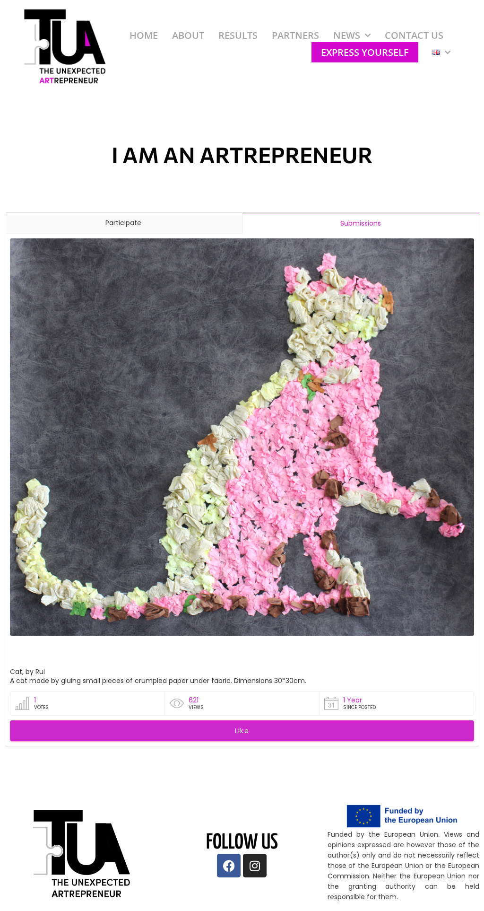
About (188, 35)
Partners (295, 35)
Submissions (360, 223)
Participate (123, 223)
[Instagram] (255, 865)
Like (242, 731)
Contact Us (414, 35)
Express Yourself (365, 52)
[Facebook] (229, 865)
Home (144, 35)
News (346, 35)
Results (238, 35)
